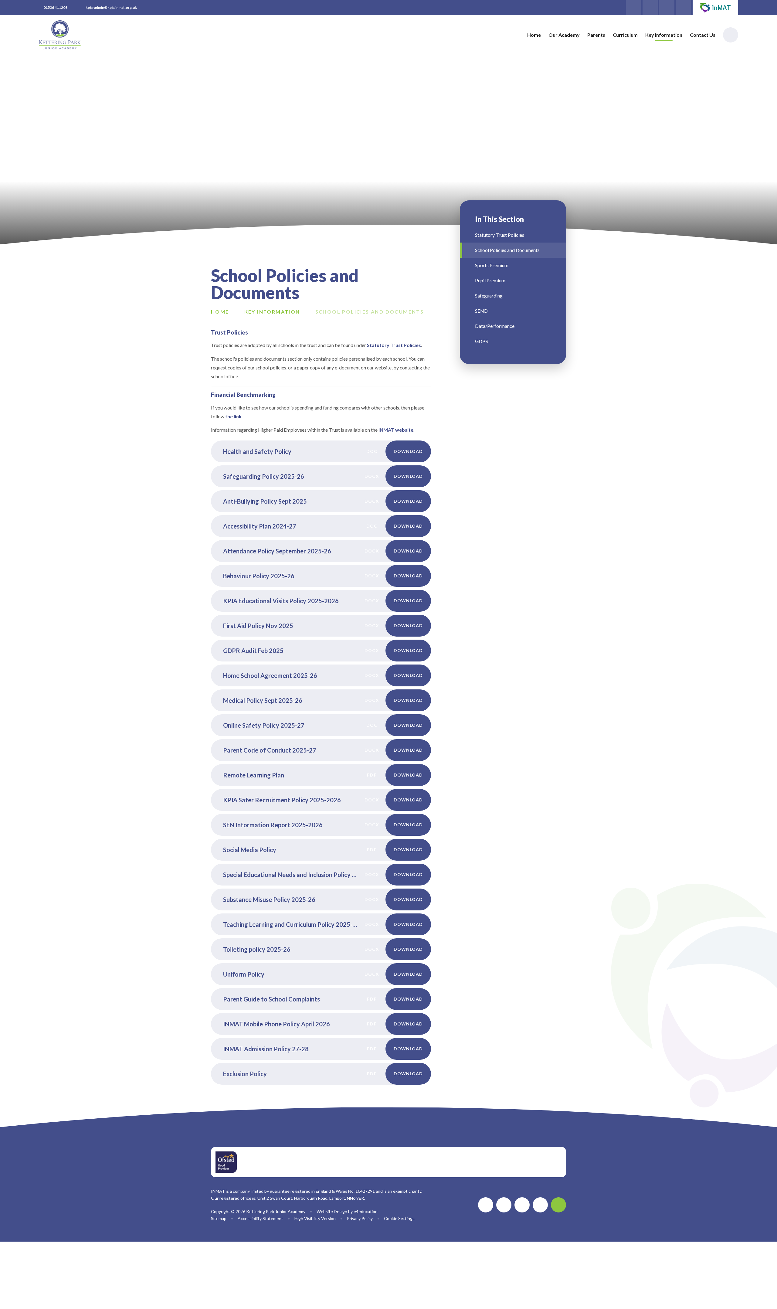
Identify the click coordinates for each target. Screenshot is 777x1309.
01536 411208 (55, 7)
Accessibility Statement (260, 1218)
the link (233, 416)
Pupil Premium (490, 280)
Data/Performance (494, 326)
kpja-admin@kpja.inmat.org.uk (111, 7)
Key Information (272, 311)
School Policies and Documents (369, 311)
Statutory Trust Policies (394, 345)
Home (220, 311)
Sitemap (218, 1218)
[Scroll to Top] (558, 1204)
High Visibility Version (315, 1218)
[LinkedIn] (666, 7)
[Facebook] (683, 7)
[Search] (730, 34)
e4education (366, 1211)
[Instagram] (650, 7)
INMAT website (395, 430)
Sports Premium (491, 265)
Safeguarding (489, 295)
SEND (481, 311)
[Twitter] (633, 7)
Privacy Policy (360, 1218)
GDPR (481, 341)
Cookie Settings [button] (399, 1218)
